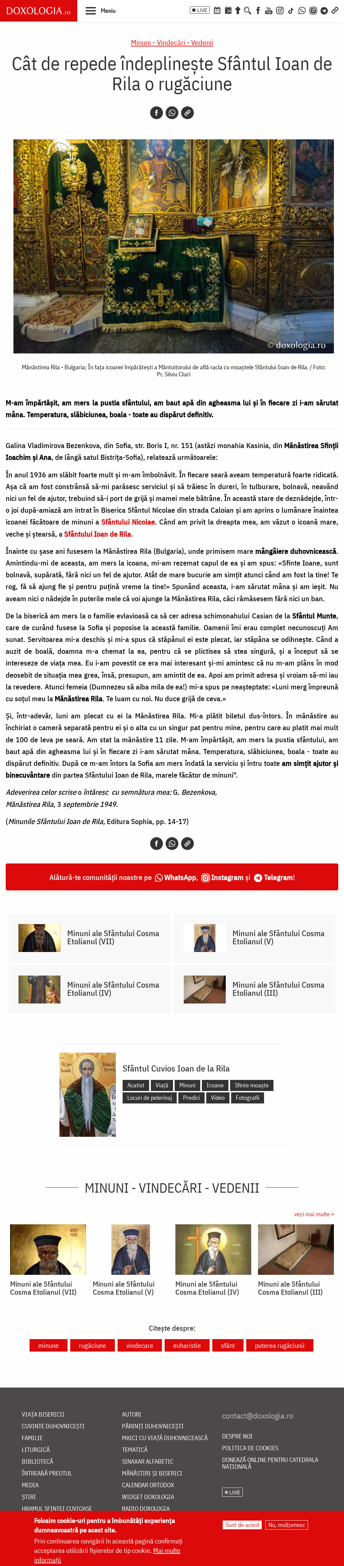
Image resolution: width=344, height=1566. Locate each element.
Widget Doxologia (148, 1497)
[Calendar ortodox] (217, 9)
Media (30, 1485)
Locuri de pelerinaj (149, 1097)
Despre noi (237, 1436)
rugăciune (92, 1345)
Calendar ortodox (148, 1485)
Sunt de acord (242, 1525)
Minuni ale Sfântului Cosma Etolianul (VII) (113, 937)
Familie (32, 1438)
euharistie (187, 1345)
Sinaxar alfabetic (147, 1461)
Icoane (215, 1085)
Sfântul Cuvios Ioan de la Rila (176, 1068)
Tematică (134, 1450)
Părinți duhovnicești (153, 1426)
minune (48, 1345)
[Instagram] (280, 9)
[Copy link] (187, 112)
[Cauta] (247, 9)
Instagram (227, 877)
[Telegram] (324, 9)
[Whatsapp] (172, 112)
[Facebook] (258, 9)
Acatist (135, 1085)
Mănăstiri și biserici (152, 1473)
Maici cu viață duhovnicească (165, 1438)
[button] (101, 10)
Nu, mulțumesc (286, 1525)
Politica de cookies (250, 1448)
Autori (131, 1414)
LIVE (202, 10)
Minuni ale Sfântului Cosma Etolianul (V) (278, 937)
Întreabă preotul (47, 1473)
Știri (29, 1497)
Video (218, 1097)
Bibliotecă (37, 1461)
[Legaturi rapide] (335, 9)
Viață (162, 1085)
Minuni (187, 1085)
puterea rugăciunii (280, 1345)
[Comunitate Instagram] (313, 9)
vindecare (139, 1345)
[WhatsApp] (302, 9)
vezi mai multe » (314, 1214)
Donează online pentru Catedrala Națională (270, 1463)
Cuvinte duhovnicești (53, 1426)
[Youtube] (268, 9)
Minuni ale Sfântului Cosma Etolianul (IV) (113, 989)
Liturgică (36, 1450)
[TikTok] (291, 9)
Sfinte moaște (252, 1085)
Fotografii (247, 1097)
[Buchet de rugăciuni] (237, 9)
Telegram (278, 877)
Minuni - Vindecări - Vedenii (172, 42)
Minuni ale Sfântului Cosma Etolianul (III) (278, 989)
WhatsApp (180, 877)
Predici (191, 1097)
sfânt (228, 1345)
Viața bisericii (43, 1414)
